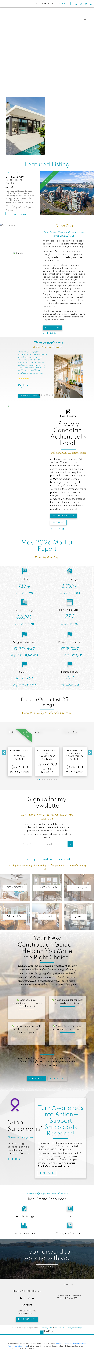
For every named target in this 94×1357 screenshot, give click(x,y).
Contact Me (52, 328)
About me (58, 522)
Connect (63, 4)
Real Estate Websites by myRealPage (68, 1328)
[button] (76, 4)
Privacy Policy (47, 1328)
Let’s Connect (47, 1267)
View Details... (20, 215)
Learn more (36, 1078)
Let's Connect (27, 1319)
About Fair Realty (63, 516)
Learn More (47, 1173)
